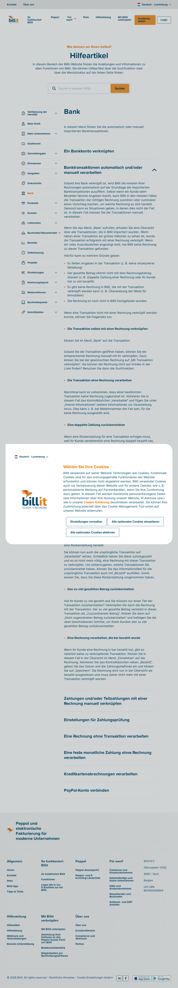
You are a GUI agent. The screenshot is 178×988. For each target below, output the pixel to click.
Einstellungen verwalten (86, 521)
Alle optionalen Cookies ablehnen (92, 532)
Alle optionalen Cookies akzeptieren (135, 521)
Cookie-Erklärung (97, 502)
